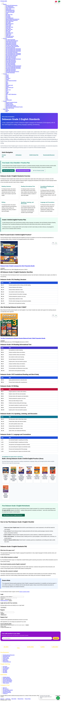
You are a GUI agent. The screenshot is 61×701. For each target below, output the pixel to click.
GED (7, 81)
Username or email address (6, 596)
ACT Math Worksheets (10, 39)
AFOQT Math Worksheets (11, 41)
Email (1, 612)
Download (2, 268)
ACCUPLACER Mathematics (11, 5)
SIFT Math (8, 31)
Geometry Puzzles (9, 104)
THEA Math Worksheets (11, 69)
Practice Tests (6, 657)
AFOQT (7, 75)
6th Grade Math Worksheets (11, 52)
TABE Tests (8, 35)
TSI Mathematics (9, 37)
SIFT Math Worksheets (10, 64)
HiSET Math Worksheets (11, 56)
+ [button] (5, 5)
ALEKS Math (5, 669)
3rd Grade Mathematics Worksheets (13, 48)
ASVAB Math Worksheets (11, 44)
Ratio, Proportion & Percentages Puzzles (14, 106)
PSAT (7, 98)
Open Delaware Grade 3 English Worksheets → (13, 515)
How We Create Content (8, 690)
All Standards (18, 155)
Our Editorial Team (7, 691)
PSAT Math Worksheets (11, 62)
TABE (7, 93)
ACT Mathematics (9, 6)
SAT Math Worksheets (10, 63)
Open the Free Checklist (8, 170)
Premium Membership (7, 680)
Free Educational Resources (8, 655)
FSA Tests (8, 15)
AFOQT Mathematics (10, 7)
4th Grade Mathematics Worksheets (13, 49)
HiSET (7, 83)
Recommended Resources (49, 155)
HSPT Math (8, 22)
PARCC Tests (8, 24)
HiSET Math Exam (9, 21)
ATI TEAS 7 (8, 78)
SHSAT (7, 86)
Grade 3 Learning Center (24, 591)
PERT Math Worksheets (11, 60)
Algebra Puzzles (9, 103)
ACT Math (5, 671)
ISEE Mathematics (9, 23)
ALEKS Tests (8, 8)
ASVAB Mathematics (10, 10)
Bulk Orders (13, 698)
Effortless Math (3, 1)
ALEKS (7, 76)
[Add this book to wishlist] (53, 243)
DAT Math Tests (9, 14)
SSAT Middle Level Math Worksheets (13, 65)
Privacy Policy (28, 698)
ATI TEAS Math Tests (10, 11)
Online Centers (6, 658)
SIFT (7, 90)
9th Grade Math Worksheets (11, 55)
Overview (4, 155)
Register (10, 600)
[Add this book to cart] (56, 243)
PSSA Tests (8, 28)
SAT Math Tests (9, 29)
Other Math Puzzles (10, 108)
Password (2, 598)
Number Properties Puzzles (11, 102)
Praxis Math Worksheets (11, 61)
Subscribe (56, 638)
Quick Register (3, 607)
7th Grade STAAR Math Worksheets (13, 67)
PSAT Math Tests (9, 27)
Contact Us (5, 693)
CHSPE (7, 79)
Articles (7, 110)
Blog (7, 111)
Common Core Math (10, 12)
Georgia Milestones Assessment (12, 19)
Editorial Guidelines (7, 692)
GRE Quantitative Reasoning (12, 20)
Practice (5, 38)
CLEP (7, 13)
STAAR (7, 92)
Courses (5, 73)
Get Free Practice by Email (38, 170)
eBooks (4, 4)
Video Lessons (6, 682)
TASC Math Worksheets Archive (12, 71)
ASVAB (7, 77)
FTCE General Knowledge (11, 80)
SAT (7, 96)
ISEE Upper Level (9, 85)
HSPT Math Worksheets (11, 57)
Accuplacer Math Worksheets (12, 40)
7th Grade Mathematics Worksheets (13, 53)
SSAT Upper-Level (9, 87)
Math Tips (5, 109)
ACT (7, 97)
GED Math (5, 666)
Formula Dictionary (7, 661)
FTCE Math (8, 16)
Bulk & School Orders (7, 681)
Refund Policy (20, 698)
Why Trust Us (5, 688)
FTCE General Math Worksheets (12, 46)
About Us (5, 687)
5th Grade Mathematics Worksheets (13, 51)
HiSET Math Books (7, 678)
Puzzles (5, 101)
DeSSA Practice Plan (33, 155)
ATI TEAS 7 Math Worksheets (12, 45)
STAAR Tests (8, 33)
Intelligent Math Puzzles (11, 105)
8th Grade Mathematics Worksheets (13, 54)
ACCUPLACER (9, 100)
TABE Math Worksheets (11, 70)
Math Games (5, 660)
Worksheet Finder (6, 656)
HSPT (7, 84)
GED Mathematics (9, 18)
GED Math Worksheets (10, 47)
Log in (2, 599)
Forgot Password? (4, 600)
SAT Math (5, 670)
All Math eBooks (6, 677)
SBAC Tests (8, 30)
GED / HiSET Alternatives (11, 94)
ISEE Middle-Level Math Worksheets (13, 59)
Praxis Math (8, 26)
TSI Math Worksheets (10, 72)
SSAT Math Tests (9, 32)
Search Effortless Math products (7, 625)
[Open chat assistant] (58, 698)
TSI (6, 95)
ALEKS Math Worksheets (11, 43)
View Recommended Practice (23, 170)
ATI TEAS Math (6, 667)
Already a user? (3, 614)
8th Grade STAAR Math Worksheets (13, 68)
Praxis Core (8, 89)
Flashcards (5, 659)
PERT (7, 88)
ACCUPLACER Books (7, 679)
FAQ (3, 156)
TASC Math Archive (10, 36)
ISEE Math (5, 672)
